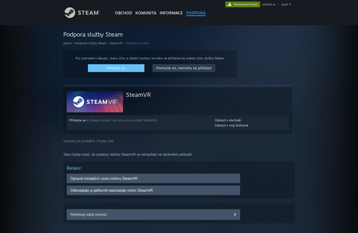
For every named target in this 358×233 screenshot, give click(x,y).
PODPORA (196, 12)
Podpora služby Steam (93, 34)
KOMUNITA (145, 12)
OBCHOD (123, 12)
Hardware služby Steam (91, 43)
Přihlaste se (77, 120)
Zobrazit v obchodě (228, 120)
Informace (171, 12)
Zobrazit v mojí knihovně (231, 125)
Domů (67, 43)
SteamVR (116, 43)
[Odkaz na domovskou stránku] (82, 17)
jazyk (285, 4)
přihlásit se (269, 4)
